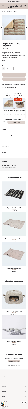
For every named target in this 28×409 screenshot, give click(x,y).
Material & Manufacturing (7, 135)
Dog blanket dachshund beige (14, 268)
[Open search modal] (21, 6)
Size (2, 65)
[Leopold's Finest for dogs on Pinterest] (4, 402)
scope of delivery (5, 146)
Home (3, 11)
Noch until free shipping (14, 1)
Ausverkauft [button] (16, 122)
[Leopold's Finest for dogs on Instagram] (7, 402)
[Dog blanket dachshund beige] (14, 254)
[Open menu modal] (3, 6)
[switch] (3, 407)
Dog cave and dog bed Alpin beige (14, 311)
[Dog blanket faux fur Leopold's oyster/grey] (14, 224)
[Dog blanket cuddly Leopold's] (14, 193)
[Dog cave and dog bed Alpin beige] (14, 297)
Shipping (11, 84)
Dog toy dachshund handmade (14, 341)
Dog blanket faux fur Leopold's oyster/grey (14, 238)
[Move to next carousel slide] (26, 27)
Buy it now (14, 79)
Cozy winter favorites (11, 11)
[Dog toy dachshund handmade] (14, 327)
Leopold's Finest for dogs (14, 404)
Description (4, 129)
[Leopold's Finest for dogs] (12, 6)
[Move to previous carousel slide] (1, 27)
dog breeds (4, 152)
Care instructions (5, 140)
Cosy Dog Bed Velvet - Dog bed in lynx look (19, 111)
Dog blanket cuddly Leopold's (8, 111)
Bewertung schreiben (14, 361)
